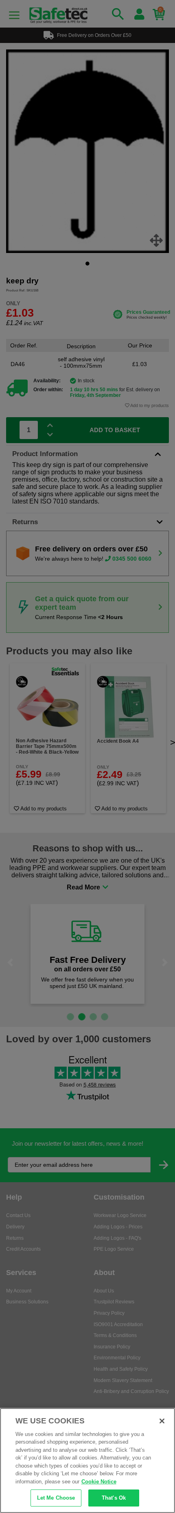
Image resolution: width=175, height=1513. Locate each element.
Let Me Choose (56, 1498)
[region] (87, 1460)
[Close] (162, 1421)
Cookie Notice (98, 1482)
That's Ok (114, 1498)
